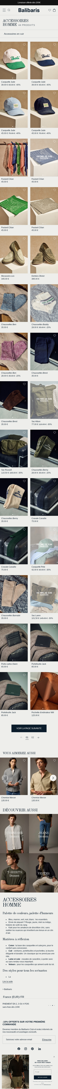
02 (32, 737)
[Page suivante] (38, 737)
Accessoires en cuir (14, 33)
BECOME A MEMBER (42, 1077)
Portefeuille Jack (39, 664)
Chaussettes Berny (40, 470)
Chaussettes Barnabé (10, 615)
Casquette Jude (8, 82)
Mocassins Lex (7, 276)
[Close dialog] (54, 1056)
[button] (4, 10)
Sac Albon (36, 421)
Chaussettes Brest (40, 373)
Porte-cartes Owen (9, 664)
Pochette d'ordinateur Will (43, 712)
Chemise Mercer (8, 798)
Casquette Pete (38, 567)
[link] (21, 737)
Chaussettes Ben (8, 324)
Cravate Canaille (39, 518)
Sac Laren (36, 615)
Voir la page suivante (28, 728)
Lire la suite (8, 981)
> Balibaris (7, 989)
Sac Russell (6, 470)
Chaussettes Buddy (40, 324)
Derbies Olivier (38, 276)
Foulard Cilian (7, 179)
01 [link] (27, 737)
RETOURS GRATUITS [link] (12, 1004)
